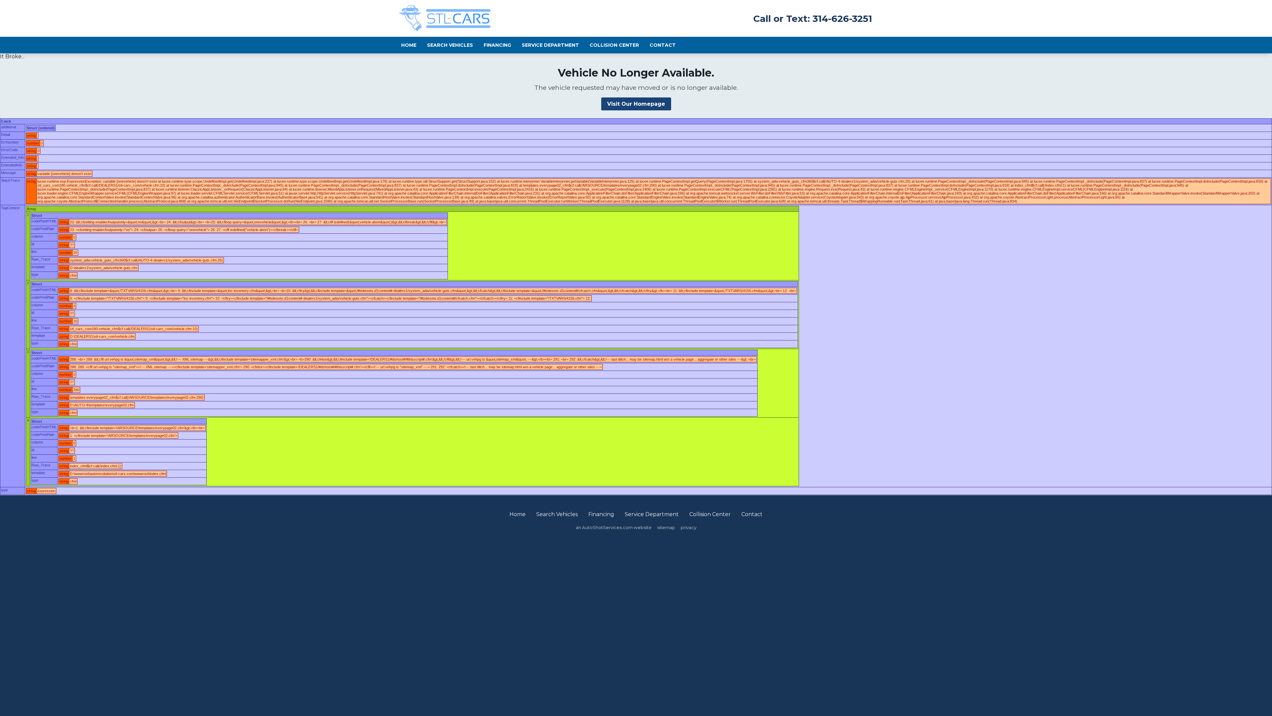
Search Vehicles (450, 45)
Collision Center (614, 45)
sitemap (666, 527)
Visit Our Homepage (636, 104)
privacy (688, 527)
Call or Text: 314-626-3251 (812, 18)
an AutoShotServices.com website (614, 527)
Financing (497, 45)
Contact (663, 45)
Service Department (550, 45)
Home (408, 45)
